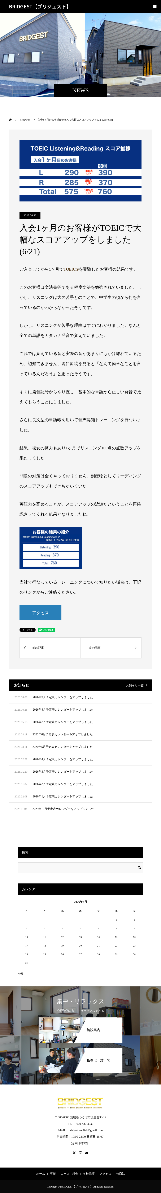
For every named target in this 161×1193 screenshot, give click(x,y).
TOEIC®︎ (71, 269)
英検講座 (89, 1173)
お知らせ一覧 (135, 685)
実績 (53, 1173)
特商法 (120, 1173)
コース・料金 (69, 1173)
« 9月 (20, 973)
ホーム (40, 1173)
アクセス (40, 612)
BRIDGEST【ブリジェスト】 (40, 6)
